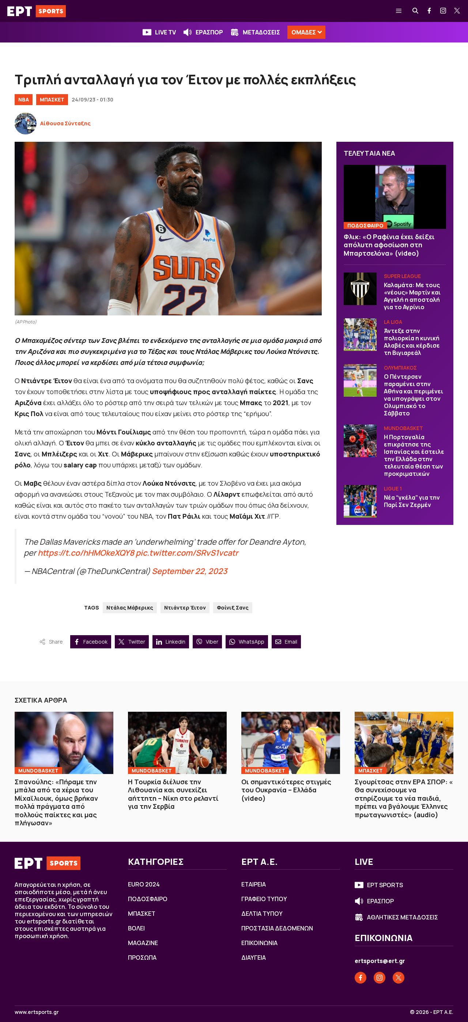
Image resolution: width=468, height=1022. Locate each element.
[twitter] (457, 10)
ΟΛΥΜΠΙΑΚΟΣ (400, 367)
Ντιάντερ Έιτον (185, 607)
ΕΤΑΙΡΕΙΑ (253, 884)
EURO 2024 (144, 884)
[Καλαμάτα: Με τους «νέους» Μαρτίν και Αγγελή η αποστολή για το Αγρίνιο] (360, 289)
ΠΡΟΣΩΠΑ (142, 958)
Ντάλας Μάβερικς (129, 607)
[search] (415, 10)
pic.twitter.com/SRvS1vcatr (187, 552)
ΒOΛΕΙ (136, 928)
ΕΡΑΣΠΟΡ (209, 32)
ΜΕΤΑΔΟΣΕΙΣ (261, 32)
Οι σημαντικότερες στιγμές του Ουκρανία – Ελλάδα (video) (286, 790)
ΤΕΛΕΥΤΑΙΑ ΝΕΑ (369, 153)
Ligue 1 (393, 488)
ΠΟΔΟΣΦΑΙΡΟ (365, 225)
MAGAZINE (143, 943)
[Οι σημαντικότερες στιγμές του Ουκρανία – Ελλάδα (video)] (290, 743)
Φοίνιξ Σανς (233, 607)
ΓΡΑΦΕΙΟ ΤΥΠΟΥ (264, 899)
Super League (402, 276)
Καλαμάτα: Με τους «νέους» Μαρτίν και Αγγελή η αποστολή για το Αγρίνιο (412, 296)
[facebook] (429, 10)
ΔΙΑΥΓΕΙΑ (253, 958)
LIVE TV (165, 32)
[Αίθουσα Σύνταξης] (26, 123)
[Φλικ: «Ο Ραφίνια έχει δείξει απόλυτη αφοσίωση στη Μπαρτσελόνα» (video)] (395, 197)
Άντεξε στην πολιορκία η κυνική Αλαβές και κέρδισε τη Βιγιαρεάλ (412, 342)
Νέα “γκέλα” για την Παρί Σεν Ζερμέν (412, 501)
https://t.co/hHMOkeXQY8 (86, 552)
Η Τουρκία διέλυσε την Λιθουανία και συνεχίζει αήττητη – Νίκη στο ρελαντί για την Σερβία (173, 794)
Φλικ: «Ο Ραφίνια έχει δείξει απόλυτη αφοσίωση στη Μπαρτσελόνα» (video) (389, 245)
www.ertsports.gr (37, 1012)
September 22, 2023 (189, 571)
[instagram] (443, 10)
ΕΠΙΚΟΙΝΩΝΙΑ (259, 943)
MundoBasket (403, 428)
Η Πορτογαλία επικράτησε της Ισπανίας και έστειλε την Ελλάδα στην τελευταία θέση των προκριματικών (414, 455)
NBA (23, 99)
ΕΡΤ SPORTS (385, 885)
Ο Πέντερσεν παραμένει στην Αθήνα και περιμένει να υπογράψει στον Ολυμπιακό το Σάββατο (413, 395)
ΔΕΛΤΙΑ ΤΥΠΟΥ (262, 914)
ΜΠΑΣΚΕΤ (52, 99)
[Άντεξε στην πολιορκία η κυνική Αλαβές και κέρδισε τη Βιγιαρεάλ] (360, 334)
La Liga (393, 322)
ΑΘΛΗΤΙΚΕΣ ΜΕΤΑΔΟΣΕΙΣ (402, 917)
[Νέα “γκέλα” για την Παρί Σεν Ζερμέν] (360, 501)
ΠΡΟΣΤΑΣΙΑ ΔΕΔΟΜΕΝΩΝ (277, 928)
